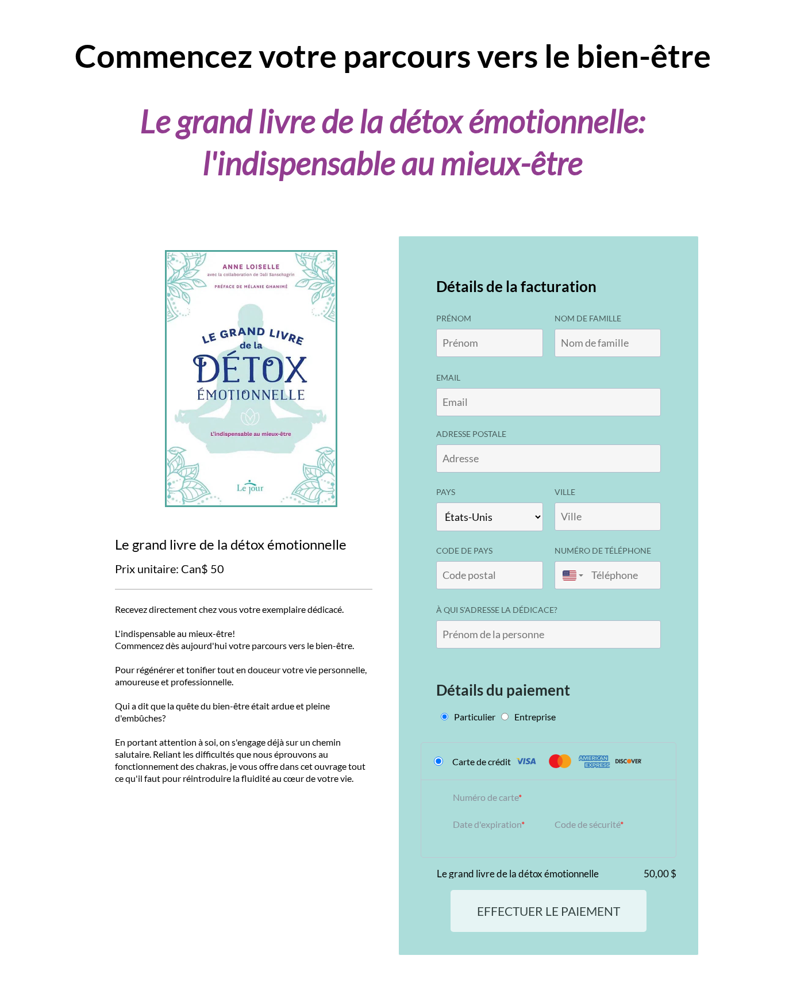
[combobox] (570, 575)
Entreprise (535, 716)
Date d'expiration (487, 824)
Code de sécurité (587, 824)
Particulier (474, 716)
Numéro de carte (485, 797)
